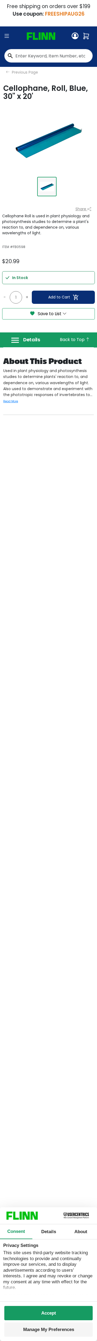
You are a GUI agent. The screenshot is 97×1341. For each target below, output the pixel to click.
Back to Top (72, 339)
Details (31, 339)
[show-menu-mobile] (6, 36)
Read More (10, 401)
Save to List (49, 314)
